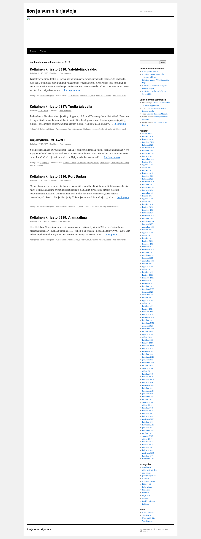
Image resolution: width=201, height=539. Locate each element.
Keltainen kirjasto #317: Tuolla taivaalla (61, 106)
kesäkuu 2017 (147, 444)
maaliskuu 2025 (148, 181)
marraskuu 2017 (148, 430)
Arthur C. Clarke (69, 162)
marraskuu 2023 (148, 227)
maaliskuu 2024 (148, 215)
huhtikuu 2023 (147, 246)
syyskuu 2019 (147, 368)
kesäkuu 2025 (147, 173)
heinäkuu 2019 (147, 374)
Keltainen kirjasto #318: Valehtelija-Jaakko (63, 69)
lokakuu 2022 (147, 263)
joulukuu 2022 (147, 258)
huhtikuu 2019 (147, 382)
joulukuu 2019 (147, 359)
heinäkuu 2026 (147, 136)
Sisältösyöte (146, 515)
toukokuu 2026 (148, 142)
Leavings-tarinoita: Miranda (157, 113)
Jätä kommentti (119, 95)
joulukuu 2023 (147, 224)
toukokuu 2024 (148, 210)
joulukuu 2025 (147, 156)
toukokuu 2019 (148, 379)
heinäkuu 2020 (147, 340)
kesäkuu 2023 (147, 241)
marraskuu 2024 (148, 193)
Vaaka (108, 239)
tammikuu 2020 (148, 357)
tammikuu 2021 (148, 323)
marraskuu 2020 (148, 328)
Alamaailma (73, 239)
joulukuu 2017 (147, 427)
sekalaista (145, 498)
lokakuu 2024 (147, 195)
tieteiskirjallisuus (148, 501)
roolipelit (145, 492)
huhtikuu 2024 (147, 212)
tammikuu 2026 (148, 153)
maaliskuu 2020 (148, 351)
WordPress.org (147, 521)
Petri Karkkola (65, 73)
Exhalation (82, 162)
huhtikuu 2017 (147, 450)
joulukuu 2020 (147, 325)
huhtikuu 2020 (147, 348)
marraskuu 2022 (148, 260)
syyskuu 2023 (147, 232)
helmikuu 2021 (147, 320)
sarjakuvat (146, 495)
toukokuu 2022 (148, 277)
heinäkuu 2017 (147, 441)
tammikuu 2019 (148, 390)
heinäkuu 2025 (147, 170)
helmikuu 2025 (147, 184)
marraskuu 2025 (148, 159)
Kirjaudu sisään (148, 512)
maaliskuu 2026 (148, 147)
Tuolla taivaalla (105, 129)
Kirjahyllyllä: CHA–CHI (47, 140)
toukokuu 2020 (148, 345)
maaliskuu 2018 (148, 419)
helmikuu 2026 (147, 150)
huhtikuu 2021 (147, 314)
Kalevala (145, 478)
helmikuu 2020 (147, 354)
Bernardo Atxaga (75, 129)
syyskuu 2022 (147, 266)
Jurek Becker (73, 95)
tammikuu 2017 (148, 458)
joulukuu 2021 (147, 292)
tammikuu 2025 (148, 187)
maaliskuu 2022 (148, 283)
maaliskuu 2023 (148, 249)
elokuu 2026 (147, 133)
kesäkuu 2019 (147, 376)
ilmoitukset (146, 472)
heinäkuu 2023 (147, 238)
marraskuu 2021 (148, 294)
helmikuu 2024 (147, 218)
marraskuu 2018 (148, 396)
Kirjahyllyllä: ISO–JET (151, 71)
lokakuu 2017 (147, 433)
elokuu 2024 (147, 201)
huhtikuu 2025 (147, 178)
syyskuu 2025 (147, 164)
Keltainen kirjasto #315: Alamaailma (58, 217)
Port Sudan (100, 206)
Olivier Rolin (89, 206)
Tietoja (43, 51)
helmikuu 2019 (147, 388)
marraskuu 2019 (148, 362)
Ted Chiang (105, 162)
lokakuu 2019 (147, 365)
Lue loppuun (72, 90)
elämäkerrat (146, 467)
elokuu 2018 (147, 405)
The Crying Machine (119, 162)
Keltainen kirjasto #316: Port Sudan (58, 176)
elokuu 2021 (147, 303)
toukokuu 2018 (148, 413)
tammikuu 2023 (148, 255)
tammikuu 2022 (148, 289)
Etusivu (33, 51)
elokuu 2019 (147, 371)
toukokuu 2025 (148, 176)
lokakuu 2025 (147, 162)
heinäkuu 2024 (147, 204)
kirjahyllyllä (44, 162)
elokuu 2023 (147, 235)
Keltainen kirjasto (47, 95)
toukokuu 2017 (148, 447)
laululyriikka (147, 487)
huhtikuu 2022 (147, 280)
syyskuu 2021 (147, 300)
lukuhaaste (146, 489)
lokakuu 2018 (147, 399)
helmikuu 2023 (147, 252)
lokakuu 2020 (147, 331)
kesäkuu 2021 (147, 309)
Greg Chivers (93, 162)
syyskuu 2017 (147, 436)
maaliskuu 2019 (148, 385)
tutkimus (145, 504)
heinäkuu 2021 (147, 306)
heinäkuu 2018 (147, 407)
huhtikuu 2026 (147, 145)
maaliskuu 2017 (148, 453)
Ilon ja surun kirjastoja (51, 10)
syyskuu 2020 (147, 334)
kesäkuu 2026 (147, 139)
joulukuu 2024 (147, 190)
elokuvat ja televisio (149, 470)
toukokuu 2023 (148, 243)
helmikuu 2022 (147, 286)
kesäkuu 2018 (147, 410)
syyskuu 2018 (147, 402)
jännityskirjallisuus (149, 475)
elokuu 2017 (147, 439)
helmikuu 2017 (147, 456)
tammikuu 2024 (148, 221)
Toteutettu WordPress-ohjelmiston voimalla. (155, 530)
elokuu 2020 (147, 337)
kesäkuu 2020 (147, 342)
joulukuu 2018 (147, 393)
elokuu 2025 (147, 167)
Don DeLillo (84, 239)
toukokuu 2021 (148, 311)
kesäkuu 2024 (147, 207)
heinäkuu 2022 (147, 272)
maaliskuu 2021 (148, 317)
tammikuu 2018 (148, 424)
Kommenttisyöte (148, 518)
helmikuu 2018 (147, 422)
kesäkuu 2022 (147, 275)
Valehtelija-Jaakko (103, 95)
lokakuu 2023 (147, 229)
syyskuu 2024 (147, 198)
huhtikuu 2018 (147, 416)
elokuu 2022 (147, 269)
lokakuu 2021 (147, 297)
